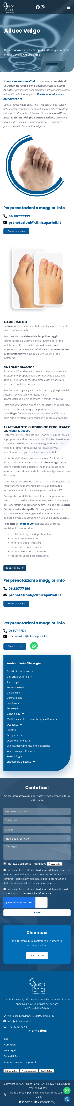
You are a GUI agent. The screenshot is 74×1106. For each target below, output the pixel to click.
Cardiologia (13, 692)
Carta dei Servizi (12, 1056)
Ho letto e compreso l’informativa (34, 863)
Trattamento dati (29, 1071)
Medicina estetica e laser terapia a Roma (30, 719)
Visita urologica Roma (19, 751)
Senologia (12, 708)
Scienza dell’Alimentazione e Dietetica (28, 745)
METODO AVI (21, 431)
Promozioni (9, 1044)
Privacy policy (55, 864)
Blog (5, 1038)
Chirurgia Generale (18, 676)
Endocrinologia (15, 687)
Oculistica (12, 724)
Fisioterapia (13, 703)
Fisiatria (11, 730)
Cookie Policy (46, 1071)
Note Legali (9, 1050)
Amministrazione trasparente (20, 1062)
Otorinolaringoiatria (18, 740)
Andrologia (13, 682)
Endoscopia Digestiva (19, 761)
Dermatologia (14, 697)
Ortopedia (39, 50)
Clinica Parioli (12, 50)
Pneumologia (14, 756)
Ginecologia (13, 713)
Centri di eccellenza (18, 671)
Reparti (26, 50)
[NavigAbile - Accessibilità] (67, 1099)
